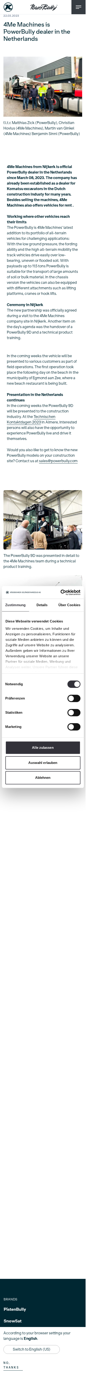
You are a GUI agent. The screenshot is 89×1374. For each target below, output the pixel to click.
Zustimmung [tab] (15, 605)
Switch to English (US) (31, 1349)
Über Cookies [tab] (69, 605)
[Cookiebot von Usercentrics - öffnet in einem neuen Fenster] (61, 592)
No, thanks (11, 1365)
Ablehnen (43, 778)
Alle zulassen (42, 747)
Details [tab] (42, 605)
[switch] (73, 698)
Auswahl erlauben (43, 763)
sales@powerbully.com (58, 461)
